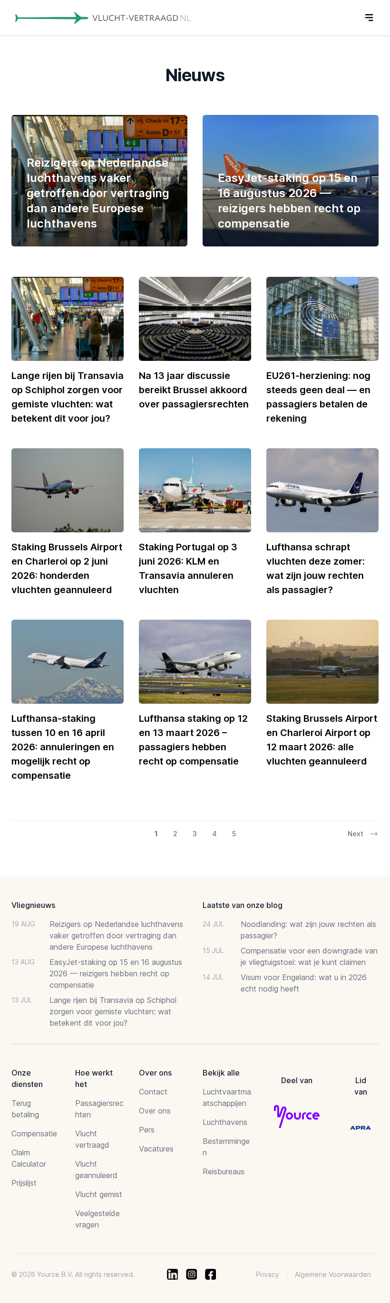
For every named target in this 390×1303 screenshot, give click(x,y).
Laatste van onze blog (243, 905)
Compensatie (34, 1133)
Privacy (267, 1274)
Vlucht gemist (98, 1194)
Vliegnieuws (33, 905)
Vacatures (156, 1148)
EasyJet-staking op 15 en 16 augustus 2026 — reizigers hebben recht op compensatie (115, 973)
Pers (147, 1129)
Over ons (155, 1110)
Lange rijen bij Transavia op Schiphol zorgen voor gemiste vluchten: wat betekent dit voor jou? (112, 1011)
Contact (153, 1091)
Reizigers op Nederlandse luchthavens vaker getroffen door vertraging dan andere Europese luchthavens (116, 935)
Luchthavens (225, 1122)
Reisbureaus (223, 1171)
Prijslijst (24, 1183)
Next (355, 834)
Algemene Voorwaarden (333, 1274)
